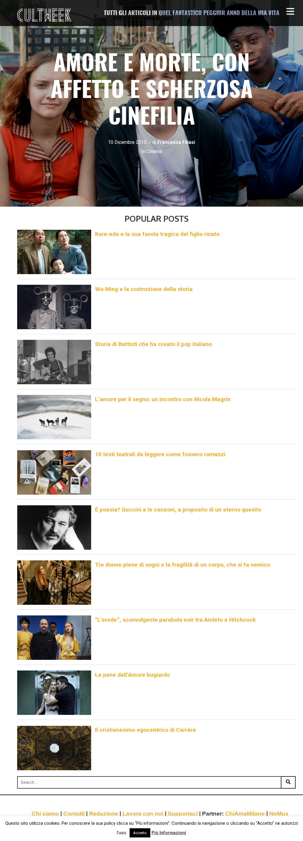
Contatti (74, 814)
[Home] (45, 15)
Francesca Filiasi (176, 142)
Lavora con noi (143, 814)
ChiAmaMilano (245, 814)
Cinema (154, 151)
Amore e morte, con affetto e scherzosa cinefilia (152, 91)
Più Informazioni (169, 832)
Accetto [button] (140, 833)
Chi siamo (45, 814)
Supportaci (183, 814)
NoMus (279, 814)
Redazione (103, 814)
